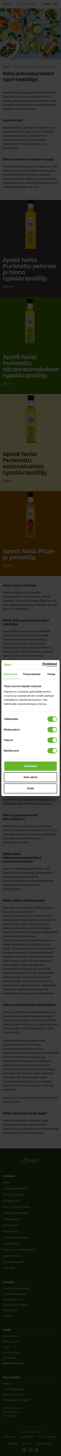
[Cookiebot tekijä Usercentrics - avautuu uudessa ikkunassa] (43, 665)
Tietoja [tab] (51, 674)
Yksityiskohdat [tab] (31, 674)
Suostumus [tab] (11, 674)
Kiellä (30, 788)
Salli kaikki (30, 766)
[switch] (52, 729)
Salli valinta (30, 777)
